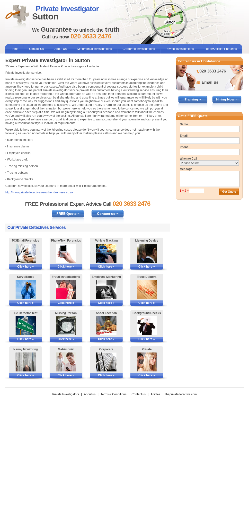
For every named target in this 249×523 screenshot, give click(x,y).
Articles (155, 394)
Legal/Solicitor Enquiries (221, 49)
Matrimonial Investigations (94, 49)
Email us (210, 82)
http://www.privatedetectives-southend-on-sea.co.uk (39, 192)
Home (14, 49)
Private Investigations (180, 49)
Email (183, 135)
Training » (193, 99)
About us (90, 394)
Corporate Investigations (139, 49)
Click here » (25, 266)
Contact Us (36, 49)
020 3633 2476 (212, 71)
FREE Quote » (68, 214)
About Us (60, 49)
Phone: (184, 147)
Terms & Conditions (113, 394)
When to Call (188, 158)
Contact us (139, 394)
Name (184, 124)
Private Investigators (65, 394)
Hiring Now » (226, 99)
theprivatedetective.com (181, 394)
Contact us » (107, 214)
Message (186, 169)
